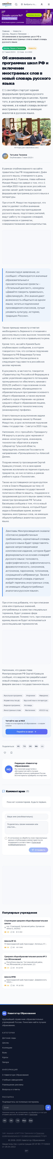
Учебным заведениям (12, 1080)
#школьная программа (13, 696)
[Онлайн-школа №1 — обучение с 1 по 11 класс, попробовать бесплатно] (26, 17)
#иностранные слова (12, 710)
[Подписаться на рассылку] (48, 1107)
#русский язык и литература (35, 700)
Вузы (4, 1052)
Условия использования (30, 1136)
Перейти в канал (25, 731)
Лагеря (5, 1062)
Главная (6, 31)
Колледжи (7, 1047)
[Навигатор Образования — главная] (7, 4)
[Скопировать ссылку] (42, 746)
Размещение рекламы (12, 1084)
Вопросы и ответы (11, 1089)
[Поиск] (16, 4)
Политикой (33, 1114)
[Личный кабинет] (41, 4)
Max (24, 1121)
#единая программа (12, 705)
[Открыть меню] (49, 4)
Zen (30, 1121)
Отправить (40, 850)
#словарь (28, 705)
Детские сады (9, 1038)
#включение (30, 710)
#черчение (30, 696)
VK (18, 746)
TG (24, 746)
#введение (43, 696)
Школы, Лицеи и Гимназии (14, 34)
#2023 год (43, 710)
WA (36, 746)
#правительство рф (11, 700)
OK (30, 746)
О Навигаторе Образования (15, 1075)
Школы (5, 1043)
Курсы (5, 1057)
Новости (17, 31)
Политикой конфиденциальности (24, 843)
